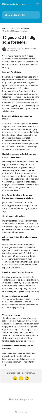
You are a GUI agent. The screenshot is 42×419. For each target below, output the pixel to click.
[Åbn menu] (37, 4)
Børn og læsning (22, 28)
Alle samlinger (8, 28)
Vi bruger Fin (22, 412)
